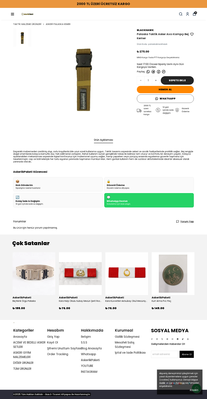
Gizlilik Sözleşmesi (127, 337)
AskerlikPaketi (90, 360)
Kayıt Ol (52, 342)
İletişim (86, 337)
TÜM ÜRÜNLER (22, 369)
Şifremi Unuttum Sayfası (64, 348)
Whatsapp (88, 354)
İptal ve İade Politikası (130, 353)
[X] (162, 339)
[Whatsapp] (188, 339)
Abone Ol (187, 354)
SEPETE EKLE (177, 80)
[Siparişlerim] (187, 14)
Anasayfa (20, 337)
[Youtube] (172, 339)
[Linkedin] (177, 339)
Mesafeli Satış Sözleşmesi (124, 344)
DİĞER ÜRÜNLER (23, 363)
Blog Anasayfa (91, 348)
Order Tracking (57, 354)
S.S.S (84, 342)
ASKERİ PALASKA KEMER (58, 24)
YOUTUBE (87, 366)
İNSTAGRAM (89, 372)
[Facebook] (152, 339)
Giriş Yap (53, 337)
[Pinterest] (167, 339)
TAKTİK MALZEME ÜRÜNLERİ (27, 24)
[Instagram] (157, 339)
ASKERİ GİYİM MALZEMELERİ (22, 355)
